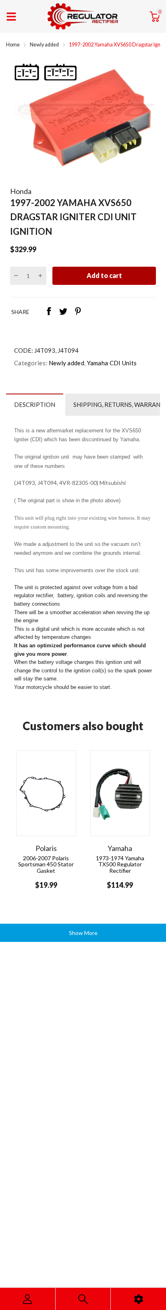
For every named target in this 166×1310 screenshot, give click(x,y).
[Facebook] (49, 312)
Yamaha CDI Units (111, 362)
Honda (20, 191)
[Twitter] (63, 312)
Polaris (46, 848)
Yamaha (120, 848)
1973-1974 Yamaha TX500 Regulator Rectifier (120, 864)
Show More (83, 932)
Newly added (65, 362)
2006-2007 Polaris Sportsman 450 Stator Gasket (46, 864)
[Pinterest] (78, 312)
